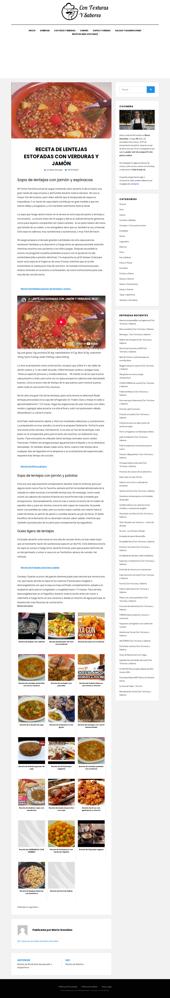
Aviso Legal (106, 987)
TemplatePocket (83, 990)
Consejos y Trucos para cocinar (132, 225)
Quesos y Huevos (126, 279)
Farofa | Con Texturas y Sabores (133, 584)
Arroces (122, 204)
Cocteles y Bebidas (64, 30)
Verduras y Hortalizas (128, 300)
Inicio (32, 30)
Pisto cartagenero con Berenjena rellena (136, 432)
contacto (135, 184)
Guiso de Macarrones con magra (133, 655)
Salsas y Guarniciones (128, 30)
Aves (121, 209)
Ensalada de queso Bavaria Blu (132, 536)
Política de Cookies (89, 987)
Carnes (84, 30)
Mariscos (123, 247)
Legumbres (33, 907)
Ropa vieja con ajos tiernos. (131, 477)
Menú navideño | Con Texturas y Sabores (136, 329)
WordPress (105, 990)
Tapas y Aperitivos (127, 295)
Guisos (122, 236)
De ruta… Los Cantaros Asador (132, 531)
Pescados (123, 268)
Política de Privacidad (68, 987)
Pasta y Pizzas (125, 263)
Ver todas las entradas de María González (37, 941)
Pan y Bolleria (125, 257)
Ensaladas (123, 231)
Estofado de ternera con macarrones (135, 570)
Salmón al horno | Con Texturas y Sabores (137, 491)
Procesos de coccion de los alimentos (135, 472)
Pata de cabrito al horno (129, 409)
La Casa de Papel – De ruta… (131, 686)
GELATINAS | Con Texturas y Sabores (135, 641)
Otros (121, 252)
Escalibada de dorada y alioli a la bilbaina (136, 556)
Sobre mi (45, 30)
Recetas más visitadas (85, 34)
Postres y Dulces (126, 273)
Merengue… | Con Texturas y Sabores (135, 334)
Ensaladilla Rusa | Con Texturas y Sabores (137, 542)
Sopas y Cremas (102, 30)
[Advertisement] (85, 55)
